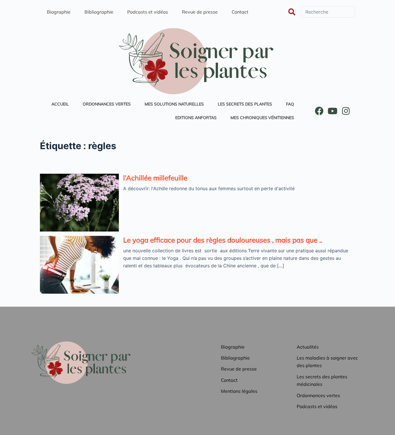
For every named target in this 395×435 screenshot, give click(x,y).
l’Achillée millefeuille (155, 177)
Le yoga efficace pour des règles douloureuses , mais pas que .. (222, 240)
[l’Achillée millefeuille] (79, 203)
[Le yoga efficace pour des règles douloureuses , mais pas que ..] (79, 265)
